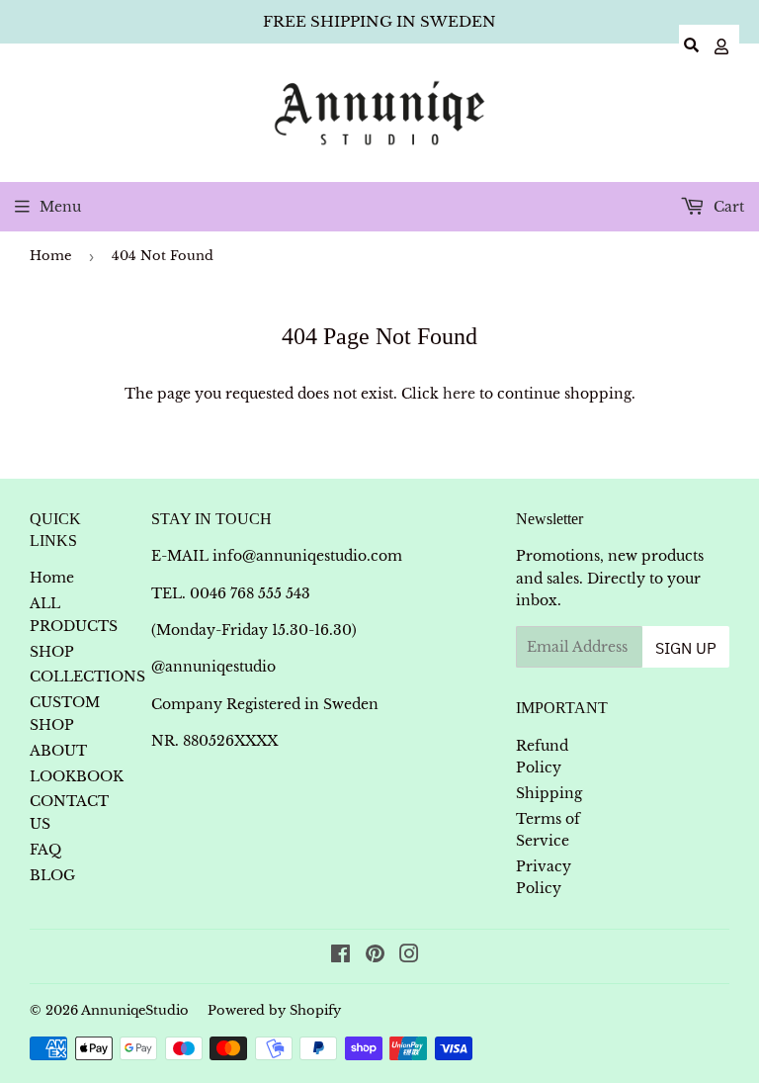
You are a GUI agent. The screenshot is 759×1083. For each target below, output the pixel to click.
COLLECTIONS (87, 676)
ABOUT (58, 751)
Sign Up (686, 648)
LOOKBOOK (77, 776)
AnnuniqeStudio (135, 1010)
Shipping (549, 793)
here (459, 394)
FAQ (45, 849)
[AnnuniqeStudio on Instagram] (409, 956)
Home (50, 255)
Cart (727, 207)
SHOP (52, 652)
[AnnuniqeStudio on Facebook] (340, 956)
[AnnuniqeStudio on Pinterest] (375, 956)
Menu (60, 207)
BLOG (52, 875)
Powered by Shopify (274, 1010)
